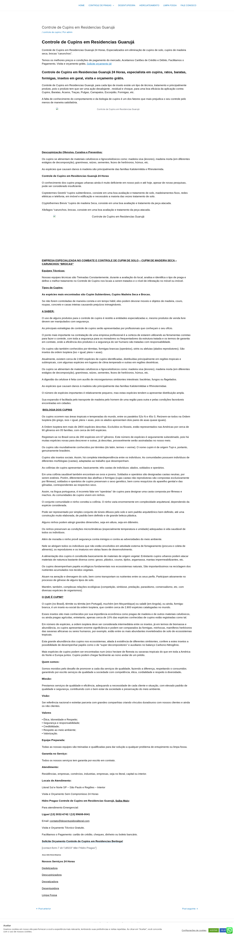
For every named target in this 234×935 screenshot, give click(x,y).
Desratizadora (50, 881)
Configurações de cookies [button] (194, 930)
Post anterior (43, 909)
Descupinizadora (52, 874)
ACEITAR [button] (213, 930)
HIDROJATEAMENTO (149, 5)
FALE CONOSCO (188, 5)
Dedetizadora (50, 868)
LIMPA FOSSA (170, 5)
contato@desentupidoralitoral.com (70, 821)
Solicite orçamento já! (99, 63)
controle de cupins (52, 32)
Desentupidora (50, 888)
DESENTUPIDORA (126, 5)
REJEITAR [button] (225, 930)
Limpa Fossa (49, 895)
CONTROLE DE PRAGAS (100, 5)
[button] (112, 5)
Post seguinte (190, 909)
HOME (81, 5)
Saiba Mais (122, 800)
